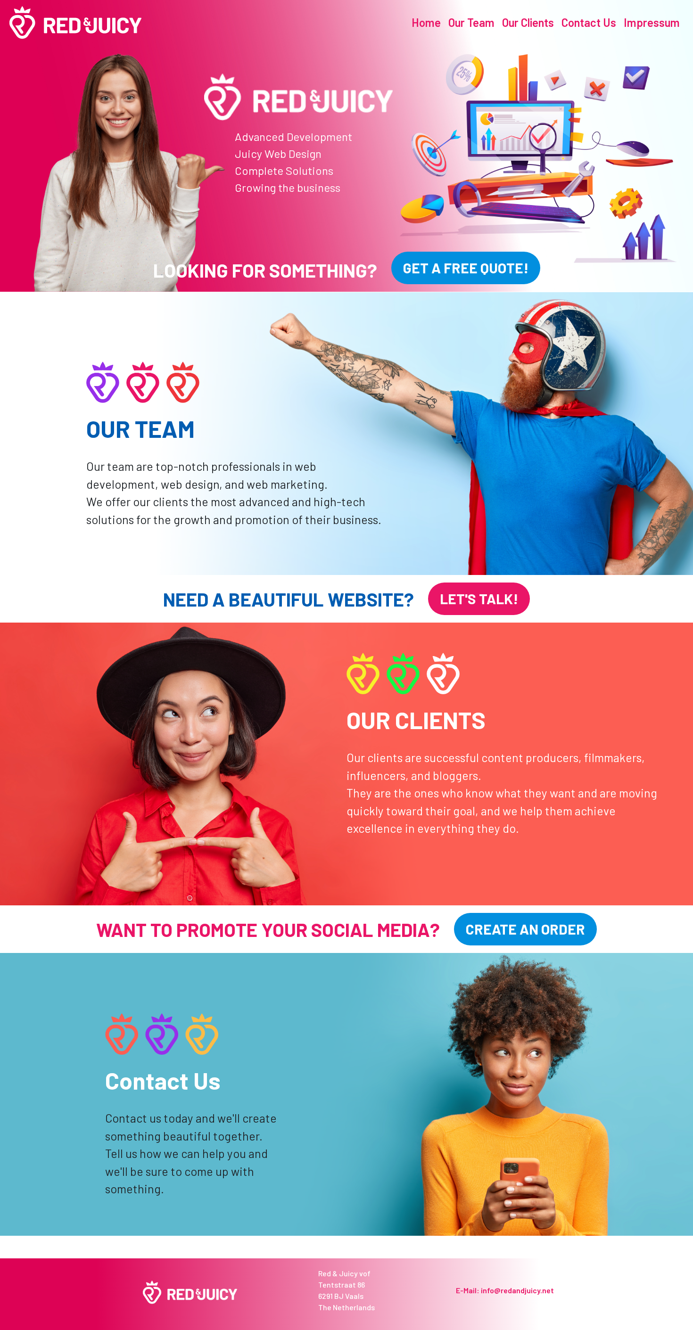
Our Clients (528, 22)
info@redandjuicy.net (517, 1290)
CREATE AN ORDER (525, 928)
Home (426, 22)
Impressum (652, 22)
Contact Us (588, 22)
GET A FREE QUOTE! (465, 267)
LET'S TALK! (479, 598)
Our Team (471, 22)
